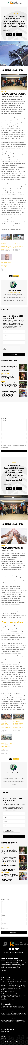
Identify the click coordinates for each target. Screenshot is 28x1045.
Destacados (4, 983)
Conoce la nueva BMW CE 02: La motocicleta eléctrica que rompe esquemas (7, 410)
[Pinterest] (14, 34)
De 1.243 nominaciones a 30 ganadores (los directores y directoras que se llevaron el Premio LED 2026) (13, 1022)
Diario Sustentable (9, 29)
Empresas (3, 91)
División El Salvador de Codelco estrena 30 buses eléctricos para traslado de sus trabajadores (20, 410)
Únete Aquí (14, 354)
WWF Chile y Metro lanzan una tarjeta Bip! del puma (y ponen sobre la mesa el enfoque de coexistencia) (13, 1008)
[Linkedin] (20, 34)
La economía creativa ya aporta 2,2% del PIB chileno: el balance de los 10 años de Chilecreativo (9, 377)
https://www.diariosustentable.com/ (14, 292)
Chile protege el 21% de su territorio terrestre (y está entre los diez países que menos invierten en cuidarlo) (13, 1015)
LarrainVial (16, 276)
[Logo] (14, 3)
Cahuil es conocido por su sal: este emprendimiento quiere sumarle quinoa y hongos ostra (9, 368)
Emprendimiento (5, 364)
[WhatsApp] (17, 34)
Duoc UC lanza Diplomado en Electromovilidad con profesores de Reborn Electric (18, 244)
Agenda (3, 381)
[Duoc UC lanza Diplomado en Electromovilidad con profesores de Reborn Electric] (18, 237)
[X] (10, 34)
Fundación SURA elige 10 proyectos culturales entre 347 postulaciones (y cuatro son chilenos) (13, 980)
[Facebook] (7, 34)
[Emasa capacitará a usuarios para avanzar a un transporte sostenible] (6, 257)
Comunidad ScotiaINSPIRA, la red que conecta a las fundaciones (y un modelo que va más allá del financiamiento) (13, 94)
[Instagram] (13, 949)
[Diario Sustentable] (14, 284)
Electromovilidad (14, 13)
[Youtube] (18, 949)
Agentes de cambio (5, 1011)
